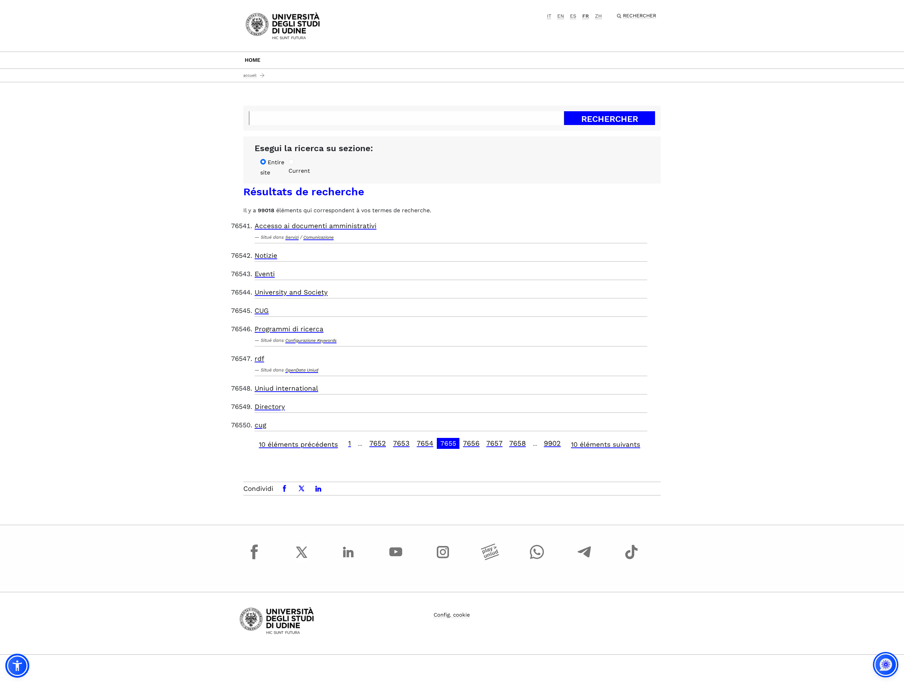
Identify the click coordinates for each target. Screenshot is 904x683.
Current (299, 170)
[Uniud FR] (282, 25)
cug (260, 425)
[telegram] (584, 558)
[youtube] (396, 558)
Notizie (266, 255)
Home (253, 60)
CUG (262, 311)
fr (585, 16)
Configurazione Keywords (311, 340)
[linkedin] (348, 558)
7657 (494, 443)
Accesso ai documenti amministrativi (315, 226)
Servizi (292, 237)
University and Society (291, 292)
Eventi (265, 274)
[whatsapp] (537, 558)
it (549, 16)
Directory (270, 407)
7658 (517, 443)
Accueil (249, 75)
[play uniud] (490, 558)
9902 (552, 443)
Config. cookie (452, 615)
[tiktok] (631, 558)
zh (598, 16)
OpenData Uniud (301, 370)
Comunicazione (318, 237)
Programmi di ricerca (289, 329)
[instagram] (443, 558)
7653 (401, 443)
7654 (425, 443)
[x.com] (302, 558)
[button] (17, 665)
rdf (259, 359)
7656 (471, 443)
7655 (448, 443)
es (573, 16)
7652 (377, 443)
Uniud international (286, 388)
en (560, 16)
